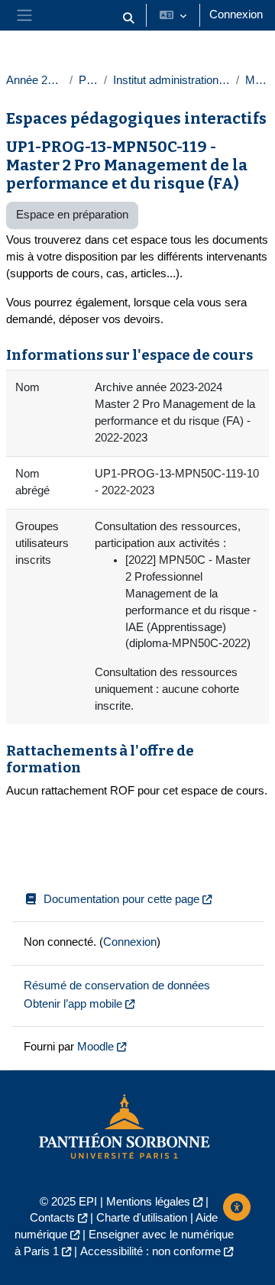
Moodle (95, 1047)
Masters (257, 80)
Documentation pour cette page (121, 899)
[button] (128, 18)
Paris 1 (89, 80)
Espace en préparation (72, 215)
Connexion (236, 14)
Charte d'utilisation (141, 1218)
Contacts (52, 1218)
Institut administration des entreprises (171, 80)
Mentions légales (148, 1202)
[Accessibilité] (237, 1207)
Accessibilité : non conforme (150, 1251)
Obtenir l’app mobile (73, 1004)
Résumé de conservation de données (117, 985)
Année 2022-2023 (34, 80)
